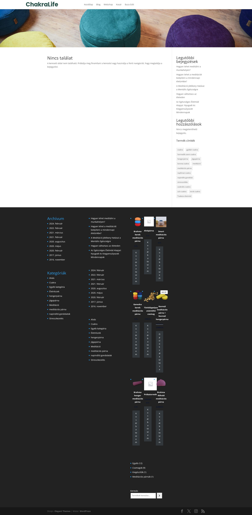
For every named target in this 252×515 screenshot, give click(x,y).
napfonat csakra (184, 173)
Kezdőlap (88, 5)
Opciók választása (159, 352)
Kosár (119, 5)
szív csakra (181, 191)
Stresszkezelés (56, 318)
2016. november (57, 259)
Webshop (108, 5)
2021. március (56, 232)
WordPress (85, 511)
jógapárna (196, 159)
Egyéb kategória (57, 287)
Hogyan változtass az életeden (105, 245)
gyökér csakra (192, 149)
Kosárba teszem (136, 267)
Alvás (51, 278)
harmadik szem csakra (186, 154)
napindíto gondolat (185, 177)
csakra (180, 149)
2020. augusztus (57, 241)
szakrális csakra (183, 187)
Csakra (52, 282)
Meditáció (54, 305)
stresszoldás (182, 182)
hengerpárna (182, 159)
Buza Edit (129, 5)
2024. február (56, 223)
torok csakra (195, 191)
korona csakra (183, 163)
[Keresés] (159, 496)
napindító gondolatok (59, 314)
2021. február (56, 237)
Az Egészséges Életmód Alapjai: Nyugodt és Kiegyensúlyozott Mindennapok (106, 254)
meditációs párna (184, 168)
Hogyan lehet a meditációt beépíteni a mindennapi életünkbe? (189, 78)
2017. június (55, 255)
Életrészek (54, 291)
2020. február (56, 250)
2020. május (55, 246)
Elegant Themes (62, 511)
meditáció (197, 163)
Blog (98, 5)
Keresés (134, 490)
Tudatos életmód (184, 196)
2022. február (56, 228)
